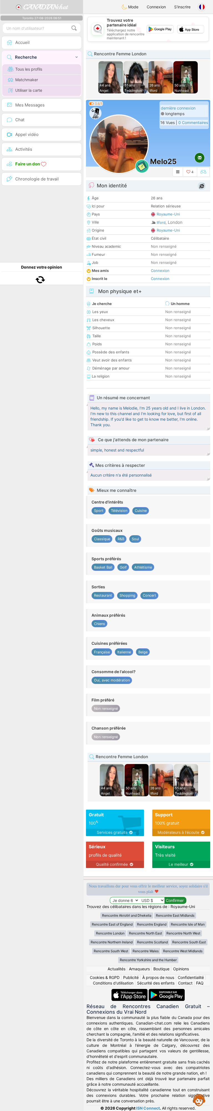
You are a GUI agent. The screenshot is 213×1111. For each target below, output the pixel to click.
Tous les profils (28, 69)
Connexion (156, 6)
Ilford (161, 222)
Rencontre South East (189, 942)
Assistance (199, 1100)
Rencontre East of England (112, 924)
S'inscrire (182, 6)
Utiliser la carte (28, 90)
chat (45, 7)
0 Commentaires (193, 122)
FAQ (200, 983)
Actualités (116, 968)
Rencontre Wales (146, 951)
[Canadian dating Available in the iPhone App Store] (130, 991)
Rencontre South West (111, 951)
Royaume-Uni (168, 214)
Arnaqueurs (139, 968)
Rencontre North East (145, 933)
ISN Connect (148, 1108)
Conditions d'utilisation (113, 983)
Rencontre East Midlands (175, 915)
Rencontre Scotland (152, 942)
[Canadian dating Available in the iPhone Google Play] (167, 991)
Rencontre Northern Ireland (112, 942)
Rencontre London (110, 933)
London (175, 222)
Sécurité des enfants (155, 983)
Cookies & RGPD (105, 977)
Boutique (161, 968)
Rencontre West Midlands (182, 951)
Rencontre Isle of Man (188, 924)
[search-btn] (74, 28)
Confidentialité (191, 977)
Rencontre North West (183, 933)
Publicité (131, 977)
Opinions (181, 968)
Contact (185, 983)
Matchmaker (26, 79)
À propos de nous (158, 977)
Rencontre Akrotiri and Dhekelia (126, 915)
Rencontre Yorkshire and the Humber (148, 960)
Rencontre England (151, 924)
